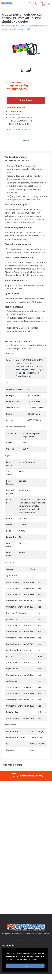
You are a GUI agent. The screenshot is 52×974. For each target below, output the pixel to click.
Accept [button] (25, 966)
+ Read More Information (18, 129)
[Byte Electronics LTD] (7, 3)
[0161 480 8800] (36, 3)
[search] (30, 3)
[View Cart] (43, 3)
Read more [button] (33, 960)
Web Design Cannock (36, 940)
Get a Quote (26, 100)
